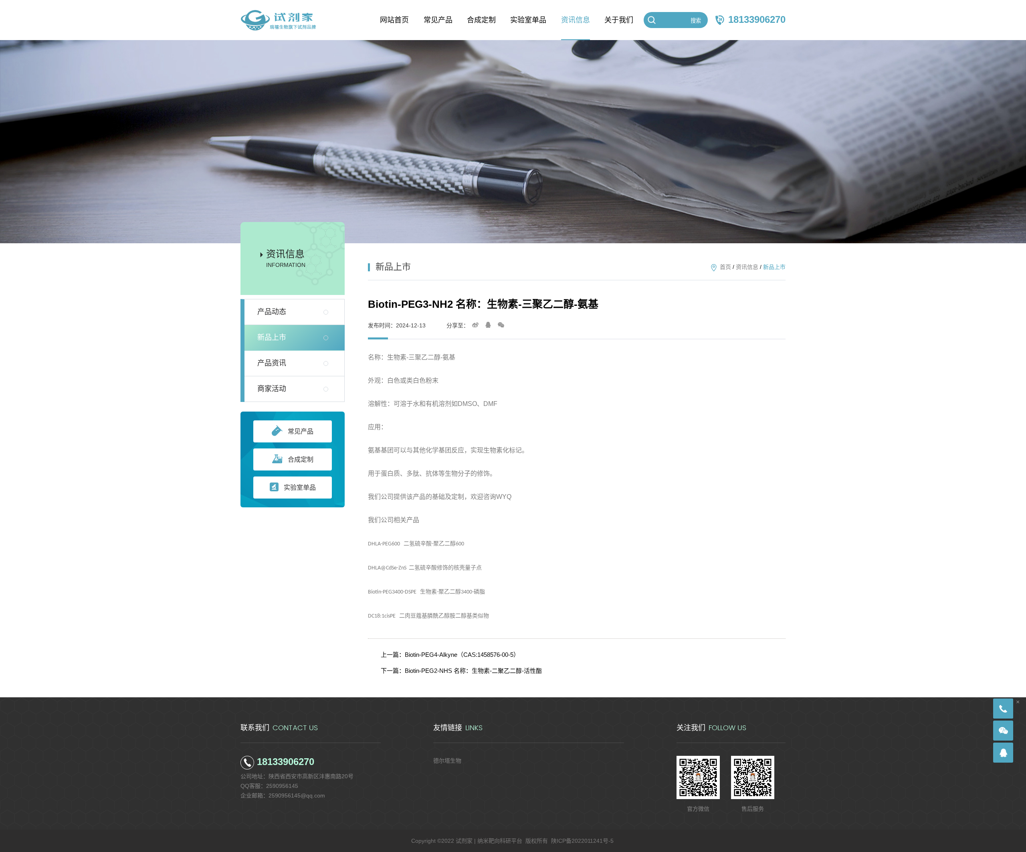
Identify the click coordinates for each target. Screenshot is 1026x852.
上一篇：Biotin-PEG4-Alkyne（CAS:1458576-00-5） (450, 654)
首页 (725, 267)
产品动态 (271, 312)
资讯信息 (747, 267)
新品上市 (271, 337)
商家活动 (271, 389)
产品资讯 (271, 363)
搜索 (696, 21)
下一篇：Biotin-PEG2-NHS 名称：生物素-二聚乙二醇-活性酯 (461, 670)
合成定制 (300, 459)
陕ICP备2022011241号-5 (582, 841)
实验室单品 (300, 487)
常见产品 (300, 431)
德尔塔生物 (447, 760)
